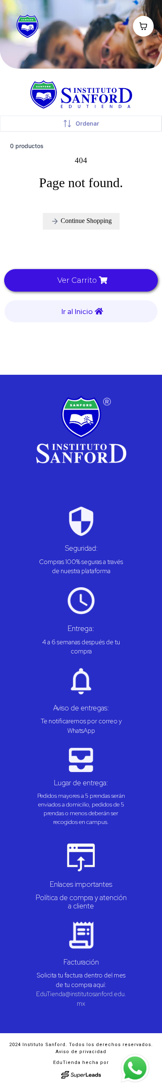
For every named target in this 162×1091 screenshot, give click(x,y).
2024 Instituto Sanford (37, 1044)
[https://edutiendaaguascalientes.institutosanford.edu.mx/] (47, 26)
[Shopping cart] (143, 26)
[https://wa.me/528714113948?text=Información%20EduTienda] (135, 1068)
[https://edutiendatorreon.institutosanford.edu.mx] (81, 429)
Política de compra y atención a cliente (81, 901)
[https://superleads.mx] (81, 1075)
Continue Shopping (85, 220)
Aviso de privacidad (81, 1051)
